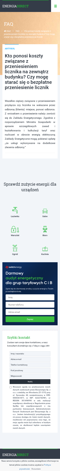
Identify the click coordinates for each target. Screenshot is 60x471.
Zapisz (30, 319)
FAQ (17, 31)
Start (8, 31)
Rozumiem (36, 469)
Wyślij (30, 382)
